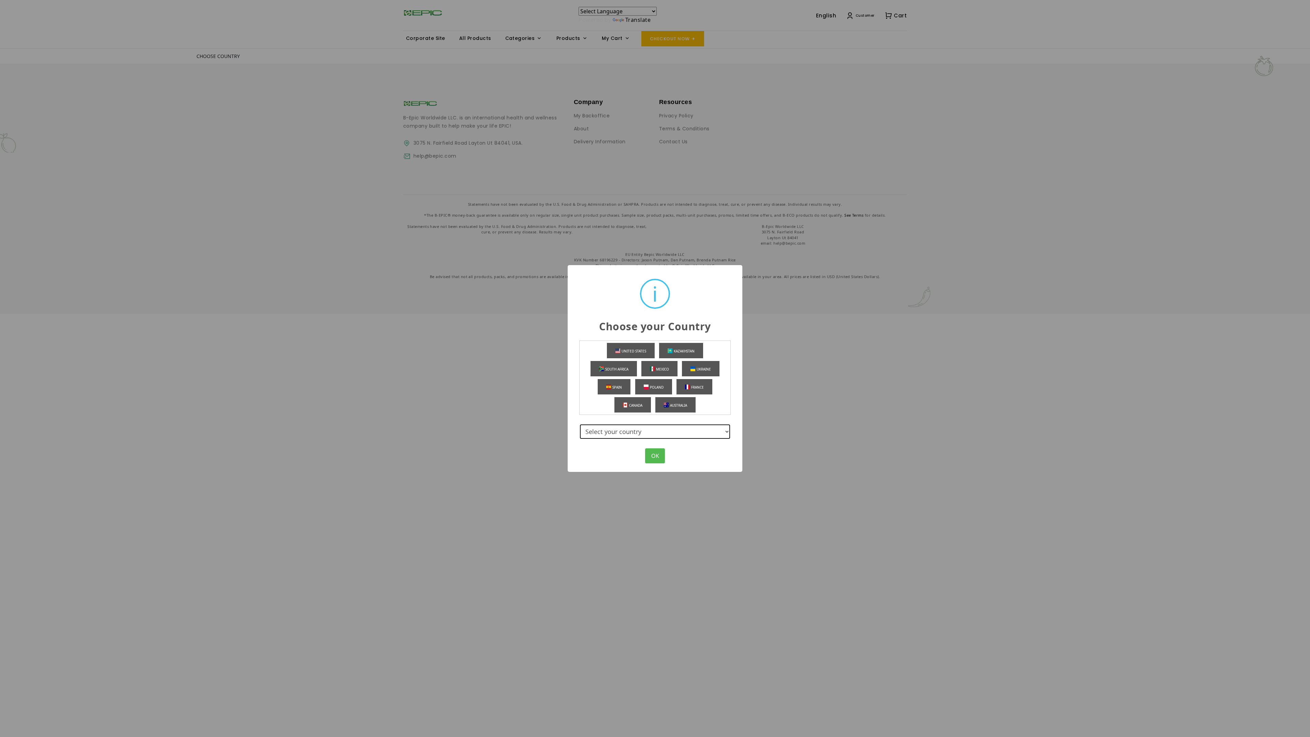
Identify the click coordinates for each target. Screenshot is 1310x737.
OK (655, 456)
